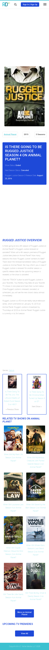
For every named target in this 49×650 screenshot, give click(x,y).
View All (24, 633)
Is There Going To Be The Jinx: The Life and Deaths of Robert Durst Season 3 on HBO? (12, 398)
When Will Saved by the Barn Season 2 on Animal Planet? (36, 507)
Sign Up (33, 4)
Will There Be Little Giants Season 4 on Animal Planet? (13, 597)
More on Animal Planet (24, 613)
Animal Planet (10, 134)
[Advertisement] (24, 35)
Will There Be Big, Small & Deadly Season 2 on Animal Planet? (35, 596)
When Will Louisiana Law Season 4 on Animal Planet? (13, 507)
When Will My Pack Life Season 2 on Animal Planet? (13, 457)
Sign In (26, 4)
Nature (11, 370)
